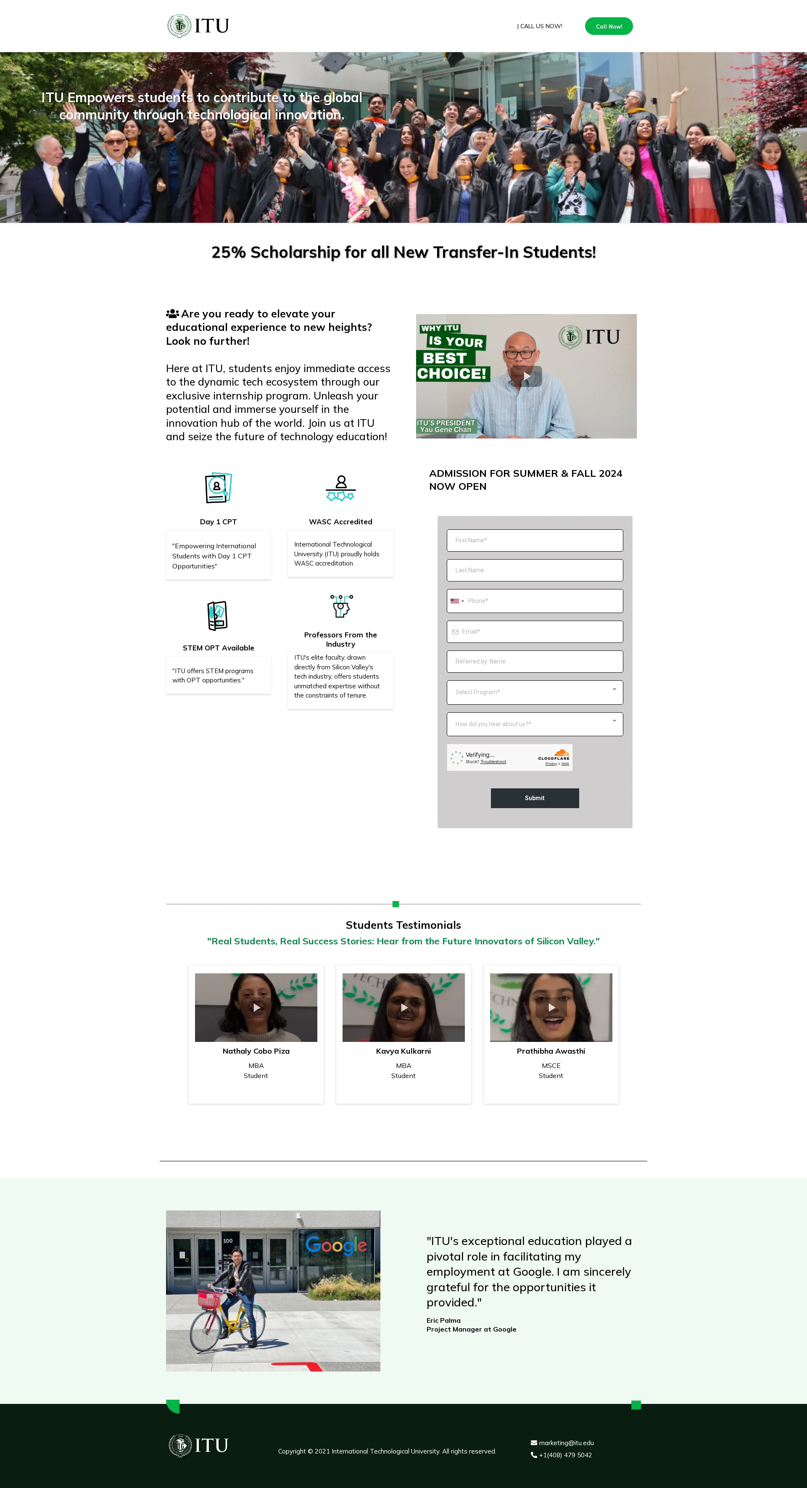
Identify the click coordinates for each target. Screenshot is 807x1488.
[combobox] (457, 601)
